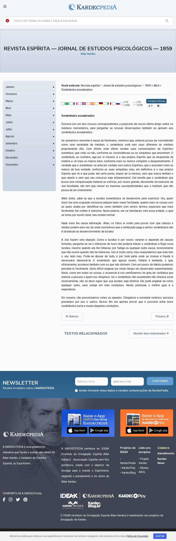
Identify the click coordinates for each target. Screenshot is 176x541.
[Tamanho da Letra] (151, 105)
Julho (9, 129)
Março (9, 101)
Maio (9, 115)
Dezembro (12, 164)
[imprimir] (158, 105)
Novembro (12, 157)
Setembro (11, 143)
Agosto (10, 136)
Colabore (163, 448)
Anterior (73, 316)
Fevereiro (11, 94)
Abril (8, 108)
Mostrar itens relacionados (149, 333)
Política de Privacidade (137, 536)
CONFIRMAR (160, 381)
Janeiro (10, 87)
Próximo (160, 316)
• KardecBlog (128, 472)
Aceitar (159, 536)
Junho (9, 122)
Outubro (10, 150)
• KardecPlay (127, 467)
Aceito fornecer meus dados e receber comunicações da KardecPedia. (124, 390)
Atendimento (165, 453)
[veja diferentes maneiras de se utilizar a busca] (7, 20)
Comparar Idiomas (156, 101)
